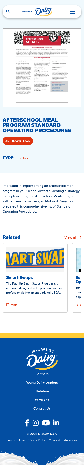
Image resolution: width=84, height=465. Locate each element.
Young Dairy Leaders (42, 382)
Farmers (42, 373)
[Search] (8, 11)
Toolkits (22, 158)
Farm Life (42, 399)
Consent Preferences (63, 440)
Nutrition (42, 391)
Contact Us (42, 408)
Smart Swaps (19, 277)
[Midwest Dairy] (37, 11)
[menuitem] (42, 374)
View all (70, 237)
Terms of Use (16, 440)
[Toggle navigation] (72, 12)
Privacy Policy (37, 440)
